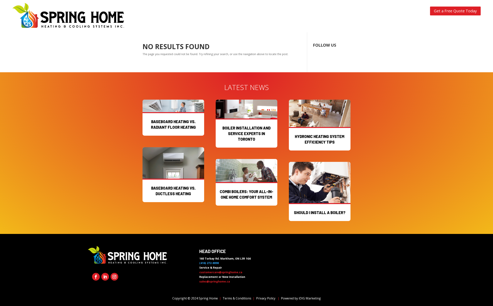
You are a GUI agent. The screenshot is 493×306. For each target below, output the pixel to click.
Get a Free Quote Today (455, 10)
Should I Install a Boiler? (319, 212)
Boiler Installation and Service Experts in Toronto (246, 133)
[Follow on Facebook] (96, 277)
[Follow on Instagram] (114, 277)
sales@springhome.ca (214, 281)
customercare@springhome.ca (220, 272)
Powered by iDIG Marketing (301, 298)
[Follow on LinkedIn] (105, 277)
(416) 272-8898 (209, 263)
